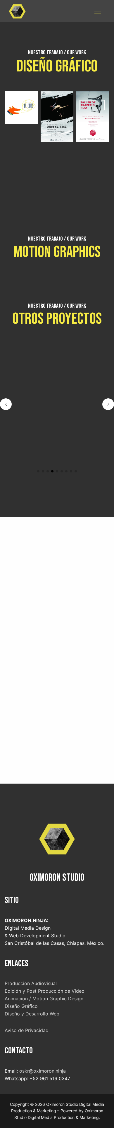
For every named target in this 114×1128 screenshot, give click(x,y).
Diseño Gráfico (21, 1006)
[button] (38, 471)
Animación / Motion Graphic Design (44, 998)
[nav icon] (97, 11)
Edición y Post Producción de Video (44, 991)
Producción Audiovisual (31, 983)
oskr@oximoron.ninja (43, 1071)
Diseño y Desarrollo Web (32, 1014)
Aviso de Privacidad (27, 1030)
